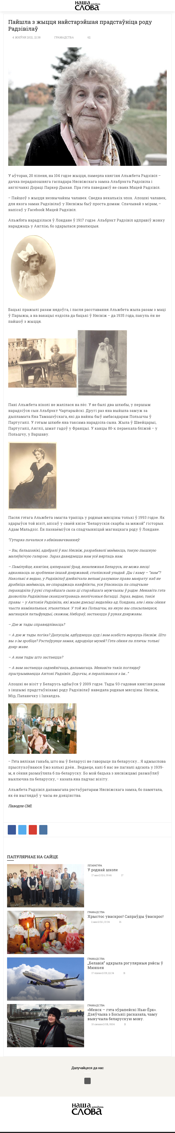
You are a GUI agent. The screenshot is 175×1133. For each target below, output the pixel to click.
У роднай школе (103, 869)
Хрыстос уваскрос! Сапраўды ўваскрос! (126, 916)
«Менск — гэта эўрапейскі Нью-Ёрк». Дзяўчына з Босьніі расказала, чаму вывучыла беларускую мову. (122, 1014)
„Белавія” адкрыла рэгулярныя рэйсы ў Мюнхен (125, 965)
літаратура (95, 865)
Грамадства (64, 37)
